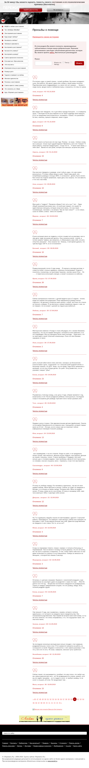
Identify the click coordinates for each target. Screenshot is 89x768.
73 (54, 703)
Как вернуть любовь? (11, 40)
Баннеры (54, 743)
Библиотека (23, 743)
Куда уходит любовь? (11, 37)
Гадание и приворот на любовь (14, 75)
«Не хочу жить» (9, 64)
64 (83, 699)
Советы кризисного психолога (14, 57)
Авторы (19, 746)
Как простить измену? (11, 51)
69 (44, 703)
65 (34, 703)
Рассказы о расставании (12, 82)
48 (40, 699)
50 (45, 699)
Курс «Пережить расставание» (14, 92)
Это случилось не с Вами (12, 89)
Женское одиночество (11, 78)
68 (41, 703)
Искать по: (58, 62)
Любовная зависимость (12, 44)
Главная (5, 743)
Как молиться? (35, 743)
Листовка (28, 746)
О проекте (63, 743)
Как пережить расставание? (13, 47)
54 (56, 699)
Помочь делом (74, 743)
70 (47, 703)
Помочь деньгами (8, 746)
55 (58, 699)
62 (78, 699)
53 (53, 699)
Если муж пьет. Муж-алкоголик (14, 61)
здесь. (52, 52)
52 (50, 699)
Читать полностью (40, 100)
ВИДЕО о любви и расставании (14, 26)
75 (60, 703)
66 (36, 703)
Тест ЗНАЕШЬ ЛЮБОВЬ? (12, 30)
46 (35, 699)
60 (71, 699)
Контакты (13, 743)
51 (48, 699)
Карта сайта (77, 746)
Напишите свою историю (46, 37)
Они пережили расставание (13, 33)
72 (52, 703)
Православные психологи (42, 746)
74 (57, 703)
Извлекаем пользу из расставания (15, 68)
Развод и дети (9, 71)
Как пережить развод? (11, 54)
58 (66, 699)
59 (69, 699)
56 (61, 699)
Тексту (66, 62)
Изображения (58, 746)
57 (63, 699)
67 (39, 703)
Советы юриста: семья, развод (14, 85)
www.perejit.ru (52, 761)
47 (37, 699)
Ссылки (68, 746)
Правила (45, 743)
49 (43, 699)
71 (49, 703)
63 (81, 699)
